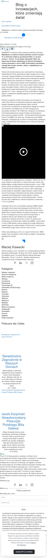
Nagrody (5, 292)
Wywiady (5, 302)
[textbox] (23, 467)
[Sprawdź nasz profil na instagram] (32, 263)
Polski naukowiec (7, 318)
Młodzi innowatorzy (8, 307)
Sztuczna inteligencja (9, 274)
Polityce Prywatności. (26, 544)
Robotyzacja (6, 283)
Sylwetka (5, 315)
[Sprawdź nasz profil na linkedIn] (20, 263)
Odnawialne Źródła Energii (11, 26)
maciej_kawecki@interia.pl (17, 488)
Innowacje (5, 294)
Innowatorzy (6, 281)
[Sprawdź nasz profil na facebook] (15, 263)
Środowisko (6, 311)
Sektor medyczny (8, 277)
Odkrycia (5, 298)
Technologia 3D (7, 285)
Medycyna (5, 300)
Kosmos (4, 313)
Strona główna (7, 21)
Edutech (4, 290)
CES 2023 (5, 305)
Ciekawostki (6, 309)
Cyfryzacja (5, 296)
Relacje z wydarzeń (8, 272)
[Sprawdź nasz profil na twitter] (26, 263)
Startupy (4, 279)
